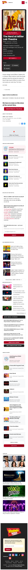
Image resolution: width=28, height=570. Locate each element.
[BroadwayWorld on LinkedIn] (16, 555)
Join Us (21, 561)
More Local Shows (14, 342)
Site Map (20, 562)
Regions (15, 562)
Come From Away (13, 155)
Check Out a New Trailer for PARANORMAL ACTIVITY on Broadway (19, 292)
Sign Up (8, 549)
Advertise (7, 561)
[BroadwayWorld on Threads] (22, 555)
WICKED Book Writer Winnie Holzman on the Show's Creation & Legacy (19, 308)
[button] (23, 2)
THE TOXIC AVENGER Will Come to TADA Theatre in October (13, 330)
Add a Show (14, 445)
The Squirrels (7, 217)
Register (15, 2)
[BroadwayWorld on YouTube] (10, 558)
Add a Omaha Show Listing (14, 345)
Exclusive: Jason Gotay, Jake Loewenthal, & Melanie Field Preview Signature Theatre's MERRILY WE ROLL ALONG (18, 300)
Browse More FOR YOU (13, 279)
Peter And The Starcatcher (16, 183)
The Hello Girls (7, 211)
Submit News (9, 562)
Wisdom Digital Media (18, 565)
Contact (16, 561)
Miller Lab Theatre (13, 43)
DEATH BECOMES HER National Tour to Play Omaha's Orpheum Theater (13, 321)
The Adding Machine (9, 218)
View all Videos (20, 313)
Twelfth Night (7, 214)
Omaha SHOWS (6, 352)
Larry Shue (7, 89)
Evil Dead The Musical (14, 176)
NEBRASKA (11, 2)
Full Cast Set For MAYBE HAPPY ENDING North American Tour (13, 338)
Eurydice (6, 212)
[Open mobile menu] (26, 2)
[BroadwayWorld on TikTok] (19, 555)
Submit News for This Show (14, 109)
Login (19, 2)
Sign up (14, 235)
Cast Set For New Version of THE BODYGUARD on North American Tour (13, 334)
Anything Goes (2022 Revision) (16, 149)
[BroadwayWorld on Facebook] (10, 555)
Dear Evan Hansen (13, 169)
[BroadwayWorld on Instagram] (13, 555)
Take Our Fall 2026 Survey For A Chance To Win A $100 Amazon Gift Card (14, 325)
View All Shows (14, 442)
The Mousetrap (7, 209)
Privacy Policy (18, 566)
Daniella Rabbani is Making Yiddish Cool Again (18, 286)
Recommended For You (8, 242)
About (12, 561)
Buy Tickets (12, 58)
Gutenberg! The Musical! (15, 162)
